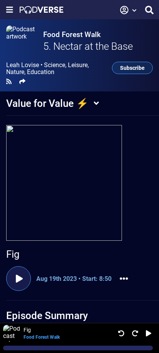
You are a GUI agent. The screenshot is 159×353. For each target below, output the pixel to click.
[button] (128, 10)
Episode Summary (47, 315)
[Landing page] (41, 10)
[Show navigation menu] (9, 10)
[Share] (22, 81)
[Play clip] (18, 278)
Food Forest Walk (72, 34)
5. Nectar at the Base (88, 46)
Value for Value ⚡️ (47, 103)
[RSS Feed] (9, 81)
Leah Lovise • (47, 69)
